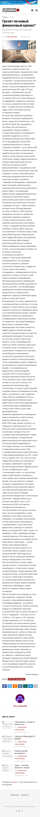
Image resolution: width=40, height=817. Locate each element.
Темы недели (19, 679)
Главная (4, 17)
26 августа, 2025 (20, 761)
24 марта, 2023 (25, 37)
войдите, (15, 782)
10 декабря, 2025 (20, 732)
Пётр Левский (12, 37)
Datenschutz (15, 795)
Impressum (25, 795)
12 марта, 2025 (19, 775)
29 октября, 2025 (20, 746)
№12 (10, 679)
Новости (11, 17)
